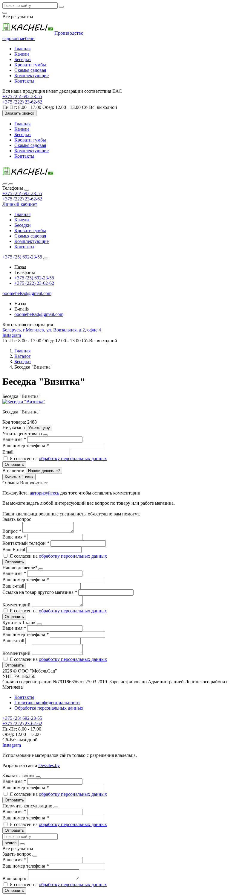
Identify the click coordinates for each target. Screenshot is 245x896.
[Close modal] (45, 435)
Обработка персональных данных (48, 708)
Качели (21, 54)
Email (8, 451)
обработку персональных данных (73, 458)
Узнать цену (39, 428)
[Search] (10, 184)
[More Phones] (45, 258)
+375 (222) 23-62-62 (22, 198)
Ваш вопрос (15, 878)
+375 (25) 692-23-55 (22, 193)
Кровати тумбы (30, 64)
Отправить (14, 464)
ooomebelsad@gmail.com (38, 314)
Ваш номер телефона (25, 445)
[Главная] (27, 177)
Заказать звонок (19, 113)
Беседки (22, 59)
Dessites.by (49, 765)
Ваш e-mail (13, 585)
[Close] (26, 190)
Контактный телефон (25, 543)
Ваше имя (14, 439)
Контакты (24, 80)
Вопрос (11, 531)
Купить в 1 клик (19, 477)
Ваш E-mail (13, 549)
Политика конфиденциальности (47, 702)
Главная (22, 48)
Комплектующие (31, 75)
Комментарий (17, 604)
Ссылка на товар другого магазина (39, 592)
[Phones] (4, 184)
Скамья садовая (30, 70)
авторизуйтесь (44, 492)
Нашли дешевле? (44, 470)
